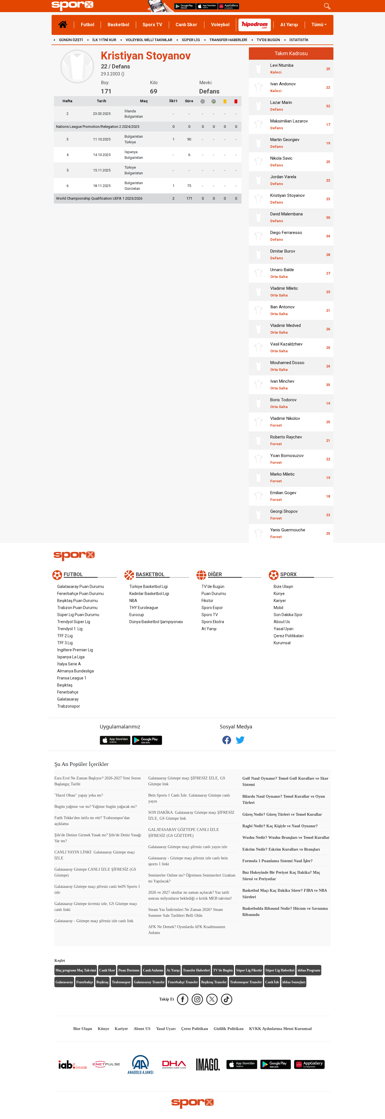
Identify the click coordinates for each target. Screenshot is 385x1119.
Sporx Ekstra (213, 621)
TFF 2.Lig (65, 636)
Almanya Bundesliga (75, 671)
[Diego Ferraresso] (258, 236)
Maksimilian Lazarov (289, 124)
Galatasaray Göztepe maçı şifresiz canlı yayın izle (187, 847)
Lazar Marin (281, 106)
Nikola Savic (281, 161)
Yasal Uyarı (283, 629)
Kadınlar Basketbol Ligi (149, 593)
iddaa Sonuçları (293, 982)
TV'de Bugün (213, 586)
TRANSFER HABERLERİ (228, 40)
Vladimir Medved (285, 329)
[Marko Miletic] (258, 477)
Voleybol (220, 24)
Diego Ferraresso (286, 236)
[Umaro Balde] (258, 273)
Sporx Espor (212, 607)
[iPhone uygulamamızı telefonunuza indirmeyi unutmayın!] (207, 6)
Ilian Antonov (282, 310)
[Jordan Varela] (258, 180)
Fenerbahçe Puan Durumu (80, 593)
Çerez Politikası (194, 1029)
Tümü (317, 24)
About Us (282, 621)
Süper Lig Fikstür (249, 970)
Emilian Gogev (283, 496)
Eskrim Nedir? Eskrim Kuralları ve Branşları (281, 849)
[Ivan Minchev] (258, 385)
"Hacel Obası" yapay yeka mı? (78, 795)
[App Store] (241, 1064)
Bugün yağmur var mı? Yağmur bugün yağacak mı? (95, 806)
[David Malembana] (258, 217)
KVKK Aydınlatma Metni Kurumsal (280, 1029)
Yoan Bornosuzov (287, 459)
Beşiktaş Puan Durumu (77, 600)
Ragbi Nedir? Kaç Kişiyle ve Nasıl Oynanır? (280, 826)
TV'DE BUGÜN (268, 40)
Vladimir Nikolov (285, 421)
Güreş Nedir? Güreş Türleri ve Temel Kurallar (282, 814)
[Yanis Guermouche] (258, 533)
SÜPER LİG (191, 40)
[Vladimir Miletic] (258, 292)
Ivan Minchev (282, 384)
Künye (279, 593)
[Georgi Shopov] (258, 515)
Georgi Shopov (284, 514)
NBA (133, 600)
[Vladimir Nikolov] (258, 422)
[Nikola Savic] (258, 162)
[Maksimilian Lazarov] (258, 124)
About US (142, 1029)
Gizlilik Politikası (229, 1029)
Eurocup (136, 614)
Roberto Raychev (286, 440)
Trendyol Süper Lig (73, 621)
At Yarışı (289, 24)
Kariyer (280, 600)
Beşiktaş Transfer (214, 982)
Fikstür (207, 600)
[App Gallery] (309, 1064)
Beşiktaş (64, 685)
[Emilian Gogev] (258, 496)
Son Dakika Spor (288, 614)
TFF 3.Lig (65, 643)
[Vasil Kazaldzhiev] (258, 347)
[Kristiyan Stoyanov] (258, 199)
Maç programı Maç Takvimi (76, 970)
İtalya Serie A (69, 664)
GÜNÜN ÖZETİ (71, 40)
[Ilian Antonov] (258, 310)
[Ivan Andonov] (258, 87)
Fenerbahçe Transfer (183, 982)
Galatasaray (68, 699)
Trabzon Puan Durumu (77, 607)
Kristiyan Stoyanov (287, 198)
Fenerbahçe (67, 692)
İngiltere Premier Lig (75, 650)
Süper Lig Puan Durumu (78, 614)
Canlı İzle (272, 982)
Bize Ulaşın (283, 586)
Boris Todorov (283, 403)
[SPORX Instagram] (197, 999)
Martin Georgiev (284, 143)
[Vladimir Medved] (258, 329)
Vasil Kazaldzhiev (286, 347)
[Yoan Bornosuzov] (258, 459)
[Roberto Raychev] (258, 440)
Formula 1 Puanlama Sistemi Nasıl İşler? (277, 861)
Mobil (278, 607)
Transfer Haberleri (196, 970)
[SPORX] (192, 1104)
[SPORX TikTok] (226, 999)
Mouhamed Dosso (287, 366)
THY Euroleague (143, 607)
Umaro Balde (282, 273)
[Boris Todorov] (258, 403)
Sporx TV (152, 24)
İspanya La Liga (71, 657)
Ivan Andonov (283, 87)
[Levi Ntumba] (258, 69)
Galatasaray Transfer (149, 982)
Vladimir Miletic (284, 291)
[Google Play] (275, 1064)
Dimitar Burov (282, 254)
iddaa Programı (309, 970)
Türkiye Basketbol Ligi (148, 586)
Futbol (87, 24)
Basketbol (118, 24)
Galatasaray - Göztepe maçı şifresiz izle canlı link (93, 921)
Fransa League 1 (72, 678)
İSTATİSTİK (298, 40)
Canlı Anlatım (153, 970)
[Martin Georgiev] (258, 143)
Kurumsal (282, 643)
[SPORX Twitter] (212, 999)
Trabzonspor (68, 706)
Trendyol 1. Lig (70, 629)
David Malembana (286, 217)
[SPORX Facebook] (182, 999)
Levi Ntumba (281, 68)
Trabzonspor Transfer (246, 982)
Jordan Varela (283, 180)
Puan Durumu (214, 593)
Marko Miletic (282, 477)
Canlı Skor (186, 24)
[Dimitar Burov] (258, 254)
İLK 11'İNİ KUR (104, 40)
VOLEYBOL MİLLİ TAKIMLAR (149, 40)
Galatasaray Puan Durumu (80, 586)
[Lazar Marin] (258, 106)
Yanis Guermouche (287, 533)
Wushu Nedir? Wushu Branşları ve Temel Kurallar (285, 837)
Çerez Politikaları (289, 636)
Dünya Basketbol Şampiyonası (156, 621)
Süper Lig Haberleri (279, 970)
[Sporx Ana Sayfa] (98, 6)
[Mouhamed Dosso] (258, 366)
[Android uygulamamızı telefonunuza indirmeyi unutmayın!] (185, 6)
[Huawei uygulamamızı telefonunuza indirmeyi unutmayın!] (228, 6)
